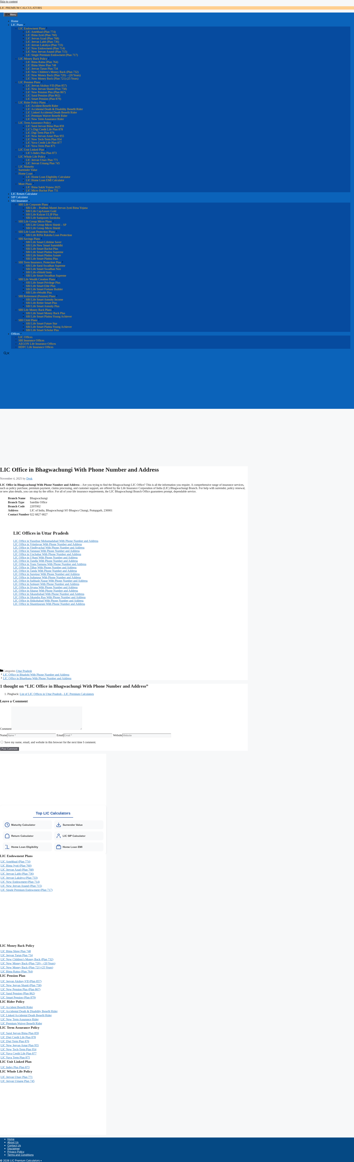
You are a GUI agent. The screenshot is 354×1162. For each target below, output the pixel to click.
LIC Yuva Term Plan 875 (40, 146)
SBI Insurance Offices (31, 340)
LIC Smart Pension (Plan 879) (43, 98)
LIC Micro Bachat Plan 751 (42, 190)
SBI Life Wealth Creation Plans (36, 279)
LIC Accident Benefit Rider (42, 105)
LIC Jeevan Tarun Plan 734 (42, 68)
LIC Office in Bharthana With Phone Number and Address (37, 678)
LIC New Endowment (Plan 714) (45, 48)
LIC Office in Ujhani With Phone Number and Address (45, 557)
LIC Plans (17, 24)
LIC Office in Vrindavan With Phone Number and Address (47, 544)
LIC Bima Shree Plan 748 (41, 65)
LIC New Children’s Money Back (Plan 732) (52, 71)
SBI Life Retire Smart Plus (41, 302)
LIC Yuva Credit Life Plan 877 (44, 142)
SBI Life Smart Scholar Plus (42, 330)
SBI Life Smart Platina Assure (43, 255)
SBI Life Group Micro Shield (43, 228)
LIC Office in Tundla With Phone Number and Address (45, 560)
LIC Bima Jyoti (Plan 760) (41, 35)
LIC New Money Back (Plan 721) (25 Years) (52, 78)
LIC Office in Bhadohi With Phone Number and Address (36, 674)
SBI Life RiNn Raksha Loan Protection (49, 235)
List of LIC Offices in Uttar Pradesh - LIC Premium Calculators (57, 694)
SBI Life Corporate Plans (33, 204)
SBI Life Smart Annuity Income (44, 299)
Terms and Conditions (20, 1154)
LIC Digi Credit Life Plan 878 (18, 1037)
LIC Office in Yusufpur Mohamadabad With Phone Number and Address (55, 541)
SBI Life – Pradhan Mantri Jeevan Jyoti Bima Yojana (57, 207)
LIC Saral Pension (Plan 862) (43, 95)
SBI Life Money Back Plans (34, 309)
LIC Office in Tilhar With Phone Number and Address (45, 567)
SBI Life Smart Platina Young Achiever (49, 316)
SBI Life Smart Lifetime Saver (43, 242)
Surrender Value (27, 169)
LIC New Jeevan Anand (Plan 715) (46, 51)
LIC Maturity (26, 166)
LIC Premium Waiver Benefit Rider (46, 115)
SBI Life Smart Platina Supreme (44, 252)
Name (3, 735)
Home (14, 21)
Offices (15, 333)
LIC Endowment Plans (31, 28)
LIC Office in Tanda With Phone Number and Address (45, 570)
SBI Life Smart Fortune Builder (44, 289)
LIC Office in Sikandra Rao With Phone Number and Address (49, 597)
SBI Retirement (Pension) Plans (36, 296)
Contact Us (14, 1145)
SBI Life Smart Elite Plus (40, 285)
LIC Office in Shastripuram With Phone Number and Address (49, 603)
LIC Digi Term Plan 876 (40, 132)
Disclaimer (13, 1148)
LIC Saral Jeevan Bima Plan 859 (45, 126)
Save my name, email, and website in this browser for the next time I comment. (50, 742)
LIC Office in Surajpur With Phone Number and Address (46, 574)
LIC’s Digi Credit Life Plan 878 (44, 129)
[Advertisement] (177, 383)
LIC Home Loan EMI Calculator (45, 180)
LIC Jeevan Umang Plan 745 (43, 163)
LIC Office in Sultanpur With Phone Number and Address (47, 577)
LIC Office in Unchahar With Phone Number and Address (47, 554)
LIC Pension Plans (29, 82)
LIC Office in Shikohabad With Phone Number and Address (48, 600)
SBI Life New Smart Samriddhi (44, 245)
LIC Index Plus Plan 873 (15, 1067)
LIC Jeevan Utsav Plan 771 (42, 160)
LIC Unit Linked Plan (31, 149)
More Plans (25, 183)
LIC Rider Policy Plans (32, 102)
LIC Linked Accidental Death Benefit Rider (51, 112)
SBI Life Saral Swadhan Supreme (45, 265)
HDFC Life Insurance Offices (35, 347)
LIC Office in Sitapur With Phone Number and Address (45, 590)
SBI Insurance (19, 200)
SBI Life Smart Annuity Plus (42, 306)
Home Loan (25, 173)
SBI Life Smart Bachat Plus (42, 248)
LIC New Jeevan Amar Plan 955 (45, 136)
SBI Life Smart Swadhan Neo (43, 269)
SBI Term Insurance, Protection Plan (39, 262)
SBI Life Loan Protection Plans (36, 231)
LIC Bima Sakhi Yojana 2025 (43, 187)
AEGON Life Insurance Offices (37, 343)
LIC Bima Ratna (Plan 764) (42, 62)
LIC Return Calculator (24, 193)
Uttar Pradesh (24, 671)
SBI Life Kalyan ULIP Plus (42, 214)
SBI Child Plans (27, 320)
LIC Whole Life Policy (31, 156)
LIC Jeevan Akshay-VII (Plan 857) (46, 85)
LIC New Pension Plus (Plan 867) (46, 92)
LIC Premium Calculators (21, 7)
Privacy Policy (15, 1151)
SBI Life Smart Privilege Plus (43, 282)
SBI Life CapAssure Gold (41, 211)
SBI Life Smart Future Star (41, 323)
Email (60, 735)
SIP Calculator (19, 197)
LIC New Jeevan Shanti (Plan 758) (46, 88)
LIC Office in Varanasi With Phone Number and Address (46, 550)
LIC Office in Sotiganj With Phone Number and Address (46, 584)
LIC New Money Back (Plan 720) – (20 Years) (53, 75)
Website (117, 735)
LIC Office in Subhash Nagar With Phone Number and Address (50, 580)
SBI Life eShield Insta (39, 272)
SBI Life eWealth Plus (39, 292)
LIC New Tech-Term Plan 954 (44, 139)
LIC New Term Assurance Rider (45, 119)
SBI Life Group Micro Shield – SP (46, 224)
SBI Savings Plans (29, 238)
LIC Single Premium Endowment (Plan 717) (52, 55)
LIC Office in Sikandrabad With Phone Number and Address (48, 594)
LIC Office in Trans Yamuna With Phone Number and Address (49, 564)
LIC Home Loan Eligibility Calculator (48, 176)
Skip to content (9, 1)
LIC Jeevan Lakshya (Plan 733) (44, 45)
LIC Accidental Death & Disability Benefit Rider (54, 109)
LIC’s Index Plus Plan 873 (41, 153)
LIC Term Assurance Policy (34, 122)
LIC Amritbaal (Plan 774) (41, 31)
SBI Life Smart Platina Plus (42, 258)
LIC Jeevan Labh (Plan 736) (42, 41)
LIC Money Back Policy (32, 58)
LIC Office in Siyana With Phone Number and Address (45, 587)
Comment (5, 728)
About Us (12, 1142)
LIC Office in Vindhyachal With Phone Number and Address (48, 547)
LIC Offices (25, 337)
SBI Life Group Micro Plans (35, 221)
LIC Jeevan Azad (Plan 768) (42, 38)
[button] (7, 353)
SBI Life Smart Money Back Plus (45, 313)
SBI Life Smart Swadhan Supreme (46, 275)
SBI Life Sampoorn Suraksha (43, 217)
